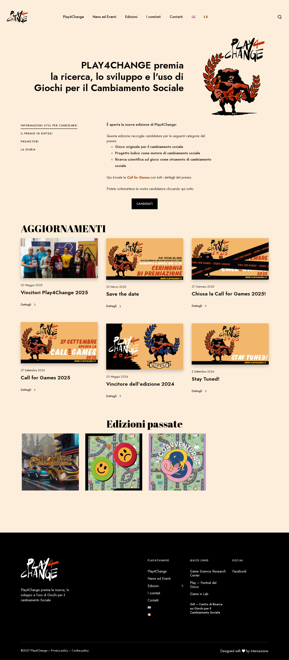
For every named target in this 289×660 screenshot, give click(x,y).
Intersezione (259, 651)
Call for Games (138, 177)
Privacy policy (59, 650)
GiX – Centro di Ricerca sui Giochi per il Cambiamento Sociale (206, 608)
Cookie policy (80, 650)
